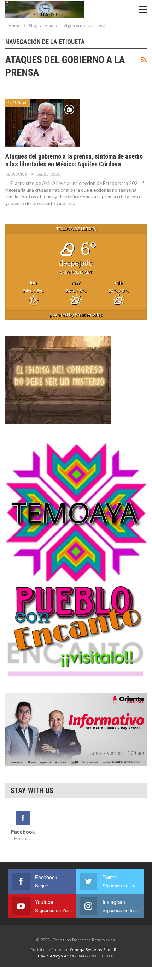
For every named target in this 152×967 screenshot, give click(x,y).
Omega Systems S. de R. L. (96, 949)
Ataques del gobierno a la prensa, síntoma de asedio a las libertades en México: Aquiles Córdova (74, 160)
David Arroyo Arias (56, 956)
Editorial (18, 102)
